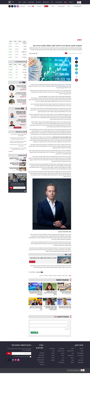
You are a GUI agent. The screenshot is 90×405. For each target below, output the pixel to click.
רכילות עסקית (71, 355)
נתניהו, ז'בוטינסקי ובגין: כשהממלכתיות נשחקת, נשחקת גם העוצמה (21, 101)
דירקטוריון (31, 159)
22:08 (25, 148)
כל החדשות (11, 151)
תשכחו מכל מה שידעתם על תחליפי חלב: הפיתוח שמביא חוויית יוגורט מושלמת (14, 163)
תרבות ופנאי (52, 348)
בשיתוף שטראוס (16, 165)
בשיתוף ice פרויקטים (16, 160)
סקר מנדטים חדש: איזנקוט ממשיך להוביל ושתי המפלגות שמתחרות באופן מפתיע (35, 293)
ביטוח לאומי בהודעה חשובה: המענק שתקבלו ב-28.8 (65, 292)
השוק (65, 2)
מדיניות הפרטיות (40, 360)
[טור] (35, 301)
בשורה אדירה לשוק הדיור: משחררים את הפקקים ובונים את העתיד (20, 94)
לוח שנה (53, 360)
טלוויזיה (72, 362)
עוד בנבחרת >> (17, 127)
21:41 (25, 137)
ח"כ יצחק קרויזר (23, 96)
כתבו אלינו (42, 353)
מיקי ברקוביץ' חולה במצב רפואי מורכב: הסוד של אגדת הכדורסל (65, 307)
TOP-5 (53, 353)
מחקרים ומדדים (61, 6)
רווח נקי (41, 275)
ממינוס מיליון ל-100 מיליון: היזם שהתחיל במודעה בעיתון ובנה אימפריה (14, 168)
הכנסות (50, 275)
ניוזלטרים (39, 6)
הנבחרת (71, 2)
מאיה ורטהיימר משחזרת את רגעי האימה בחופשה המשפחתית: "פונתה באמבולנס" (50, 308)
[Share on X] (76, 62)
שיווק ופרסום (46, 2)
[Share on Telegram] (76, 72)
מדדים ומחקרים (70, 351)
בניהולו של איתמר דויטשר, (59, 84)
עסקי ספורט (61, 348)
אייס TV (53, 355)
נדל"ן (52, 2)
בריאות (62, 360)
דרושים (53, 358)
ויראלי (19, 2)
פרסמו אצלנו (41, 362)
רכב (63, 358)
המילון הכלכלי (61, 362)
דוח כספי (55, 275)
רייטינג (53, 6)
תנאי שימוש (41, 355)
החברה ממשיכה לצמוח (64, 86)
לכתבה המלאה (32, 261)
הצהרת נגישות (41, 357)
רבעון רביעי (46, 275)
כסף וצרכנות (31, 2)
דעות (69, 6)
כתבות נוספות (22, 155)
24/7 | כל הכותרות (21, 132)
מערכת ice (79, 53)
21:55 (25, 144)
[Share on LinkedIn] (76, 65)
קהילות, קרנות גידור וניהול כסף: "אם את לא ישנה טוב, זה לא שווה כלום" (35, 308)
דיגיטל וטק (38, 2)
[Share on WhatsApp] (76, 69)
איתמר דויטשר (64, 275)
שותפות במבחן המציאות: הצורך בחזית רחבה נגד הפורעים (21, 87)
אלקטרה (59, 275)
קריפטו (72, 358)
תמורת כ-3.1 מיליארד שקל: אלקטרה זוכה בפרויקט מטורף (43, 258)
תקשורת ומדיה (58, 2)
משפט (24, 2)
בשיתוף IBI (40, 310)
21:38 (25, 134)
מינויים (62, 353)
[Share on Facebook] (76, 58)
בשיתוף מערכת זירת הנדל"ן (15, 170)
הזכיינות (66, 93)
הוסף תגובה (34, 332)
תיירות (53, 351)
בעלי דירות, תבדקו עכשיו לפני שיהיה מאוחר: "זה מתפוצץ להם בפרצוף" (14, 158)
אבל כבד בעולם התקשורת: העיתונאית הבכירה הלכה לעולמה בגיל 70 (50, 293)
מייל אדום (30, 6)
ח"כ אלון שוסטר (23, 89)
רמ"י (63, 175)
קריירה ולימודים (61, 351)
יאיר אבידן (24, 103)
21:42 (25, 141)
